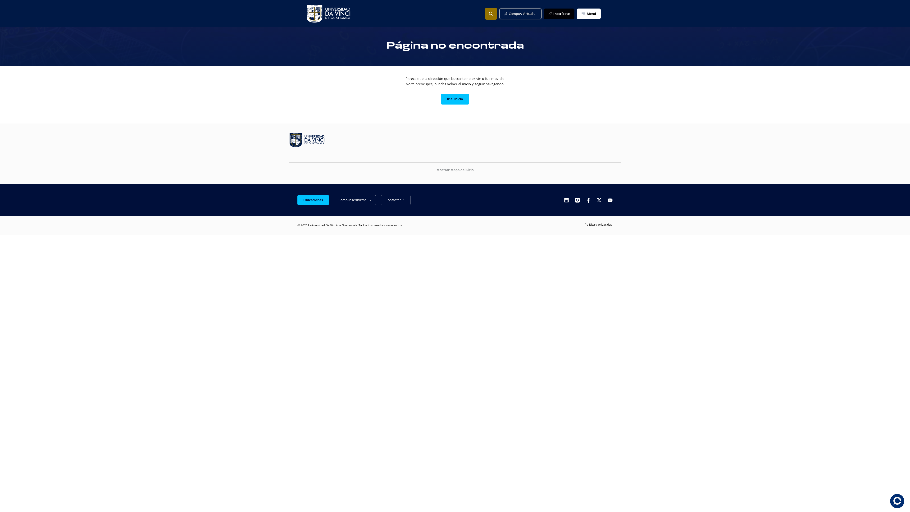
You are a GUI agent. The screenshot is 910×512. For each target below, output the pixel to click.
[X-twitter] (599, 200)
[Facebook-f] (588, 200)
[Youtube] (610, 200)
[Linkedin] (566, 200)
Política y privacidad (599, 224)
